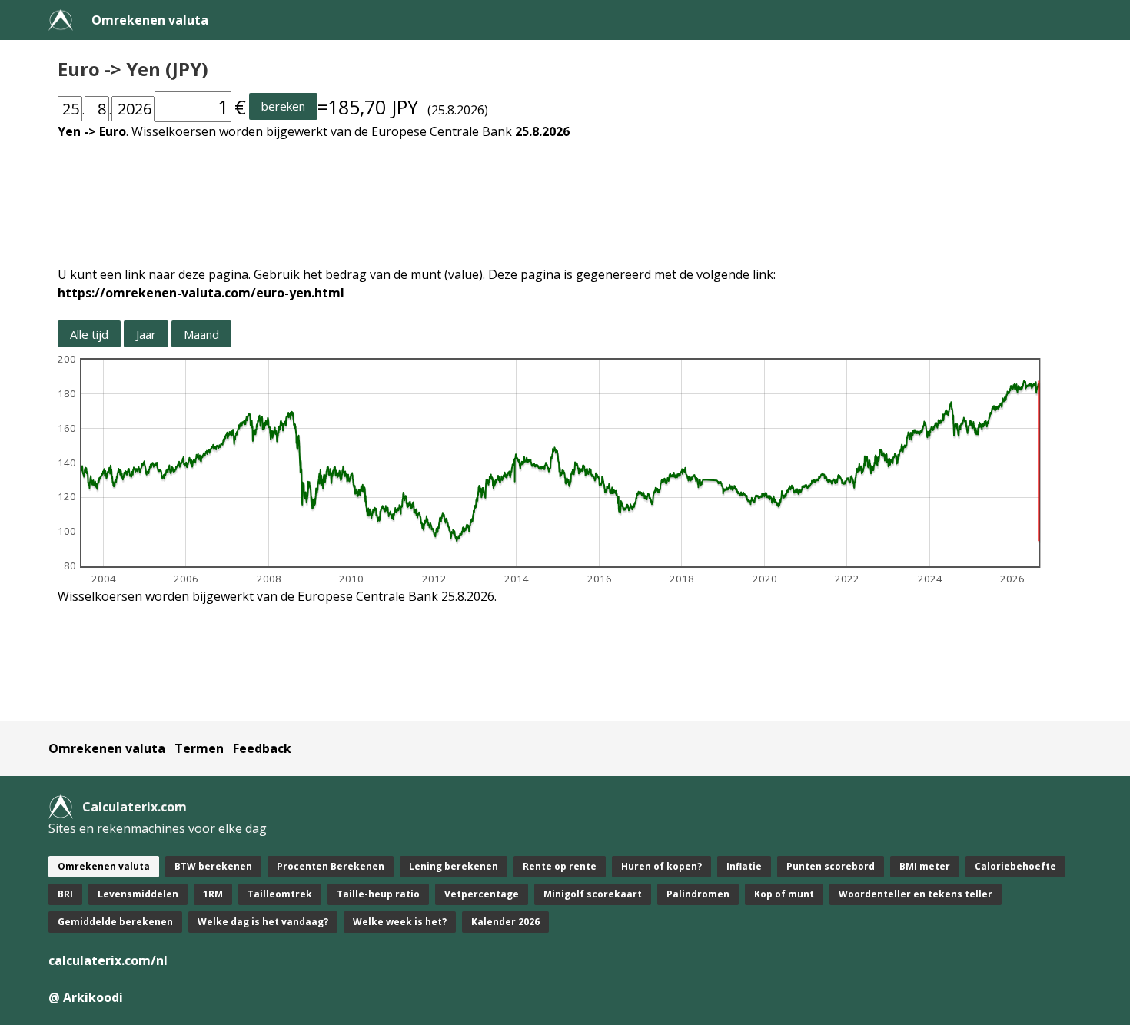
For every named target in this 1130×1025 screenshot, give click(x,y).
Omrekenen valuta (149, 20)
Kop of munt (784, 894)
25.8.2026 (542, 131)
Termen (199, 748)
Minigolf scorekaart (592, 894)
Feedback (262, 748)
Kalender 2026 (505, 921)
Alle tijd (89, 334)
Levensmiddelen (138, 894)
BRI (65, 894)
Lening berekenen (453, 866)
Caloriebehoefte (1015, 866)
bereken (283, 106)
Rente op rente (560, 866)
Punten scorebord (830, 866)
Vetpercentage (481, 894)
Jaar (146, 334)
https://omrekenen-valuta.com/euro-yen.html (201, 292)
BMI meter (924, 866)
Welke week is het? (400, 921)
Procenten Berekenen (330, 866)
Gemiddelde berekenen (115, 921)
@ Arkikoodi (85, 997)
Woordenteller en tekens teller (915, 894)
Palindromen (698, 894)
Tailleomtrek (280, 894)
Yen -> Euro (92, 131)
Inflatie (744, 866)
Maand (201, 334)
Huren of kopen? (661, 866)
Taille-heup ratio (378, 894)
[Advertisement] (519, 193)
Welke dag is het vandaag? (263, 921)
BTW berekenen (213, 866)
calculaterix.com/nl (108, 960)
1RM (213, 894)
